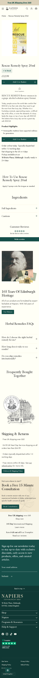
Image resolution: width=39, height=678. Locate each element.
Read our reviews (20, 535)
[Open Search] (27, 8)
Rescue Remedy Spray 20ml (18, 16)
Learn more (19, 527)
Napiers (5, 618)
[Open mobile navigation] (2, 8)
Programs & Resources (12, 622)
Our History (7, 312)
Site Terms (5, 661)
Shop (4, 613)
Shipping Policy (6, 665)
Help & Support (9, 627)
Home (4, 16)
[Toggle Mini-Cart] (36, 8)
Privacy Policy (25, 661)
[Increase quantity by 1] (35, 82)
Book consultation (10, 507)
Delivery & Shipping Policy (13, 471)
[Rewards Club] (7, 670)
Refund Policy (25, 665)
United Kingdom (8, 674)
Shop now (20, 518)
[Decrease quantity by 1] (4, 82)
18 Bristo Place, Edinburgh (12, 157)
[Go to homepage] (12, 8)
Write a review (19, 239)
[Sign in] (31, 8)
